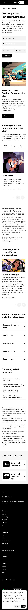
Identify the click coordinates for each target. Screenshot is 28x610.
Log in (15, 2)
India (3, 8)
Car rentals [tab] (20, 146)
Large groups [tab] (6, 146)
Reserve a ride (8, 116)
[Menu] (25, 2)
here (19, 601)
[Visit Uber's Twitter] (14, 580)
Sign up (21, 2)
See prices (7, 55)
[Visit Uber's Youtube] (6, 580)
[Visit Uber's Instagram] (10, 580)
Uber (3, 2)
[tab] (25, 146)
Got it (23, 606)
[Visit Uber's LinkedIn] (3, 580)
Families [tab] (13, 146)
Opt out (17, 606)
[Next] (23, 198)
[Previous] (18, 198)
